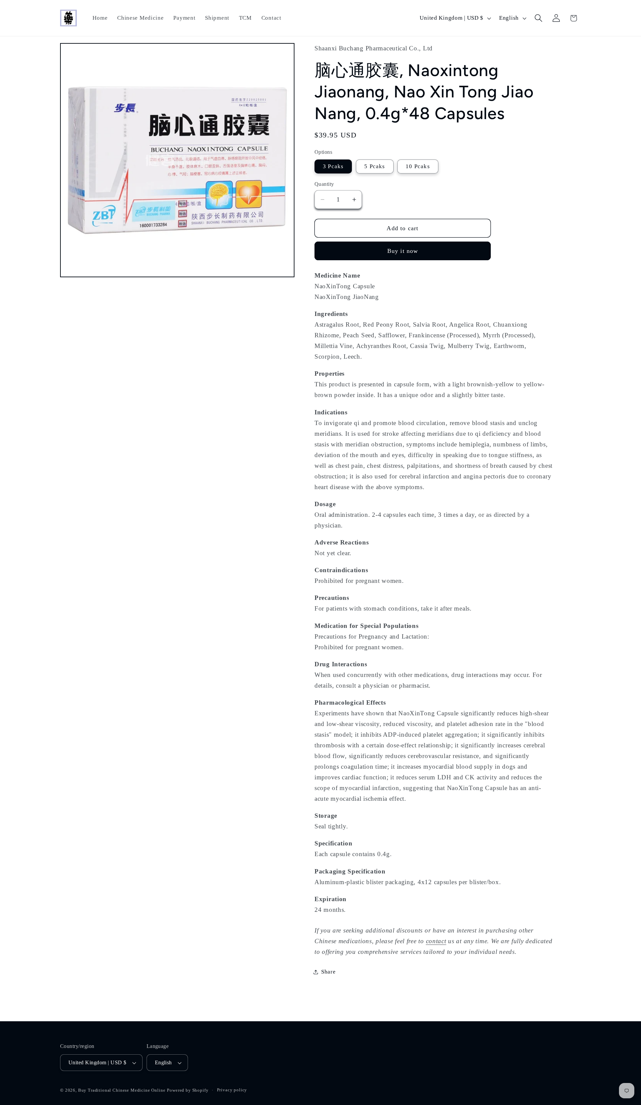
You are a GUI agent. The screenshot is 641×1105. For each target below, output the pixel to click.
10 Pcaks (418, 166)
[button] (538, 18)
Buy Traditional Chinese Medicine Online (122, 1090)
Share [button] (328, 972)
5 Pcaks (374, 166)
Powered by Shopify (187, 1090)
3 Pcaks (333, 166)
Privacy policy (232, 1090)
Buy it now (402, 251)
